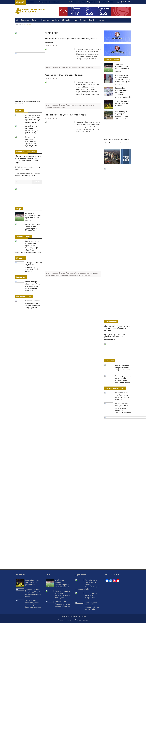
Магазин (102, 20)
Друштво (35, 20)
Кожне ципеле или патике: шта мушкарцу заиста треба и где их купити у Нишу (32, 141)
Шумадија (65, 20)
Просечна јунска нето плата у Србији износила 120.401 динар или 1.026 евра (123, 379)
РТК (56, 45)
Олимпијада (67, 275)
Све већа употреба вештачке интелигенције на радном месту (32, 129)
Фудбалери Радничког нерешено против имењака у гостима (123, 67)
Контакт (82, 2)
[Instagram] (114, 580)
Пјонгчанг (49, 107)
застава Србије (73, 273)
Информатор (101, 2)
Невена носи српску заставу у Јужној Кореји (66, 114)
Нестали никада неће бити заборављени (91, 595)
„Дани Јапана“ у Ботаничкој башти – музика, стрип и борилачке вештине (117, 328)
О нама (73, 2)
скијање (83, 67)
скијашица (89, 67)
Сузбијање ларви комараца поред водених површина (27, 168)
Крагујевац (55, 20)
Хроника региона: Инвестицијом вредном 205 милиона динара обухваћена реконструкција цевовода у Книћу (28, 246)
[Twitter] (110, 580)
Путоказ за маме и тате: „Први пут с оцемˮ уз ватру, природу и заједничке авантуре (123, 407)
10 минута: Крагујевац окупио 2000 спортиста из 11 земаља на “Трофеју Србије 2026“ (33, 266)
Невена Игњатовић (74, 67)
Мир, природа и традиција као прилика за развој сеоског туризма (121, 115)
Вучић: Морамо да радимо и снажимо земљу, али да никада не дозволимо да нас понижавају (123, 79)
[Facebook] (107, 580)
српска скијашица (84, 275)
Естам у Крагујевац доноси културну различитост (122, 103)
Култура (83, 20)
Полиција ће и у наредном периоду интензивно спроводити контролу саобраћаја (123, 92)
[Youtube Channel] (117, 580)
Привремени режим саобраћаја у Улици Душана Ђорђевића (27, 174)
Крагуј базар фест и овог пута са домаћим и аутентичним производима (116, 336)
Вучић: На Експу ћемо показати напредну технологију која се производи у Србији (87, 584)
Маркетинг (91, 2)
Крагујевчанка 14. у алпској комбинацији (64, 74)
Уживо (110, 2)
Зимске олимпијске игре (75, 105)
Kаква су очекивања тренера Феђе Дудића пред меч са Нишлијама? (32, 227)
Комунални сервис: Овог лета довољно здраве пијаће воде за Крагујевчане (32, 304)
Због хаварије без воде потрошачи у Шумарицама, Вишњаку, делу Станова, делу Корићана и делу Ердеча (28, 159)
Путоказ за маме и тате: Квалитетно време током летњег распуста (123, 396)
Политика (44, 20)
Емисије (92, 20)
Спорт (74, 20)
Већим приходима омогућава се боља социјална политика (122, 367)
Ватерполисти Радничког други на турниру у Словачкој (63, 604)
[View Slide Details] (117, 156)
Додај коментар (53, 67)
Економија (25, 20)
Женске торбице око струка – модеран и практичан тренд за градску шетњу (33, 118)
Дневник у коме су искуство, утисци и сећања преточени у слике (33, 592)
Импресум (69, 620)
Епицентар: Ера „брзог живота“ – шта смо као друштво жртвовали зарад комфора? (33, 286)
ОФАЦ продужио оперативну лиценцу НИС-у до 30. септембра (92, 606)
